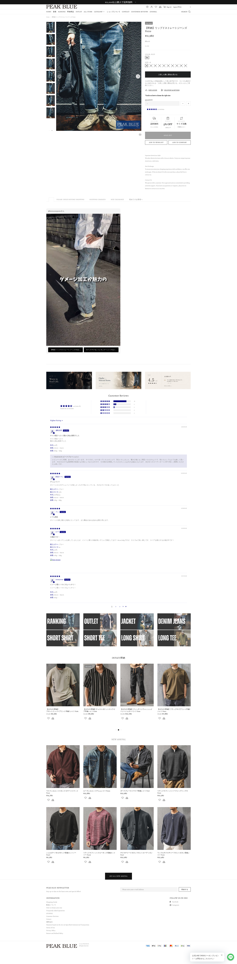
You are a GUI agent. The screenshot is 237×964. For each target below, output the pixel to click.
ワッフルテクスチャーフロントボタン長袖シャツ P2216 (173, 854)
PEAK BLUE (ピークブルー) (61, 7)
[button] (152, 109)
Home (47, 17)
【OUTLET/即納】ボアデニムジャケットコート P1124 (132, 710)
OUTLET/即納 (118, 657)
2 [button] (115, 606)
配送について (51, 905)
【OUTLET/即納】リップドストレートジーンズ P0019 (95, 710)
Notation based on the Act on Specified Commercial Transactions (67, 925)
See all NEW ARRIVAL (118, 876)
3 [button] (119, 606)
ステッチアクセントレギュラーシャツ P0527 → (101, 350)
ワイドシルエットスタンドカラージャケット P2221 (62, 792)
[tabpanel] (62, 696)
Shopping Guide (51, 902)
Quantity (149, 100)
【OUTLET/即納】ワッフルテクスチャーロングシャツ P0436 (172, 710)
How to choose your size (54, 908)
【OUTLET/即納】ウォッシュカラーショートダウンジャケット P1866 (62, 711)
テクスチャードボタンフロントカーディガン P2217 (136, 854)
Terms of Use (50, 928)
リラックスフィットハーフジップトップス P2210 (172, 792)
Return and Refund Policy (54, 933)
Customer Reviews (52, 916)
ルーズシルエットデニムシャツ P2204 (96, 791)
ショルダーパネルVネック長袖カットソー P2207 (61, 854)
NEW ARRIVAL (118, 739)
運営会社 (49, 922)
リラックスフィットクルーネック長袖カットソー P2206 (99, 854)
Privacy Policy (50, 930)
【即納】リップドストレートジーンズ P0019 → (65, 350)
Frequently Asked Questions (55, 911)
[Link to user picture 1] (56, 564)
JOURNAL (49, 913)
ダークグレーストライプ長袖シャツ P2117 (135, 791)
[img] (55, 427)
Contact (48, 919)
